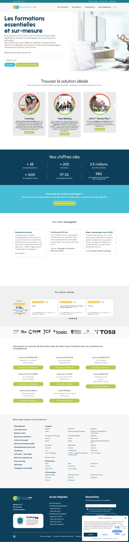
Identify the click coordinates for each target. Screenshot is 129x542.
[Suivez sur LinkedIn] (14, 536)
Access (93, 466)
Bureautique (50, 461)
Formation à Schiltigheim (28, 384)
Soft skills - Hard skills (23, 454)
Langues (48, 426)
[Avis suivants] (114, 308)
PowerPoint (94, 463)
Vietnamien (94, 438)
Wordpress (94, 477)
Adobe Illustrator (73, 475)
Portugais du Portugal (52, 436)
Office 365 (71, 466)
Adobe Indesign (50, 475)
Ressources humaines (22, 437)
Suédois (93, 445)
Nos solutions (76, 7)
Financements (89, 7)
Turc (46, 450)
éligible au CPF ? (11, 60)
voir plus (75, 307)
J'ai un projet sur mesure (64, 203)
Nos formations (62, 7)
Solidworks (71, 480)
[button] (125, 518)
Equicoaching (19, 461)
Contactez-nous (103, 1)
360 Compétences (104, 7)
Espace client (112, 1)
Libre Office (49, 469)
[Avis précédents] (29, 308)
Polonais (70, 448)
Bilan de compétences (23, 458)
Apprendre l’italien (56, 521)
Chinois (47, 438)
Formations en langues (57, 514)
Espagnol (94, 428)
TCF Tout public (96, 453)
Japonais (94, 436)
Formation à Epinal (64, 401)
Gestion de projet (21, 440)
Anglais (47, 428)
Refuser (105, 534)
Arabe (70, 441)
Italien (47, 431)
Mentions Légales (45, 536)
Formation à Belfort (100, 386)
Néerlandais (72, 445)
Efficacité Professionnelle (24, 444)
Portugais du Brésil (74, 436)
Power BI (70, 477)
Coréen (70, 438)
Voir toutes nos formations (27, 65)
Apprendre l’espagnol (57, 524)
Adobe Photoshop (96, 475)
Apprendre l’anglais (56, 516)
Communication (20, 430)
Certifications (72, 450)
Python (47, 480)
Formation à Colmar (64, 384)
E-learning (94, 450)
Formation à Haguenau (28, 401)
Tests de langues (50, 453)
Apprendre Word (55, 508)
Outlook (47, 466)
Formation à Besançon (101, 367)
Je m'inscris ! (100, 515)
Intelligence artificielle (23, 468)
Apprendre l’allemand (57, 519)
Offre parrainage (93, 1)
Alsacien (93, 448)
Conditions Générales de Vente (110, 538)
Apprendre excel (55, 511)
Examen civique (50, 457)
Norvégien (48, 445)
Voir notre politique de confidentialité (99, 511)
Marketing (18, 451)
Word (46, 463)
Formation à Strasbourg (28, 367)
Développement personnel (24, 447)
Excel (69, 463)
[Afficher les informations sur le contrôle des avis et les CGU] (26, 310)
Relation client (20, 433)
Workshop (18, 465)
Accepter (90, 534)
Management (19, 426)
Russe (47, 441)
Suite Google (72, 469)
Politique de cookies (96, 538)
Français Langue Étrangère (76, 431)
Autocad (48, 477)
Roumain (48, 448)
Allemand (71, 428)
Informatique (50, 472)
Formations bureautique (58, 506)
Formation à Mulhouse (64, 367)
